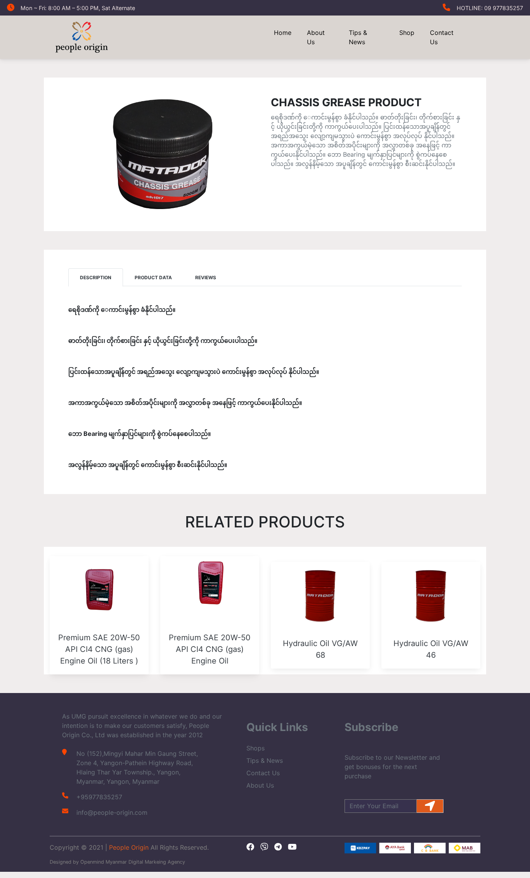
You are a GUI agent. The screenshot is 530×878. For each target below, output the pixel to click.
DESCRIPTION (95, 277)
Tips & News (358, 37)
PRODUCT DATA (153, 277)
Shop (406, 32)
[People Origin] (81, 36)
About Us (316, 37)
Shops (255, 748)
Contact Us (442, 37)
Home (282, 32)
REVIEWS (205, 277)
